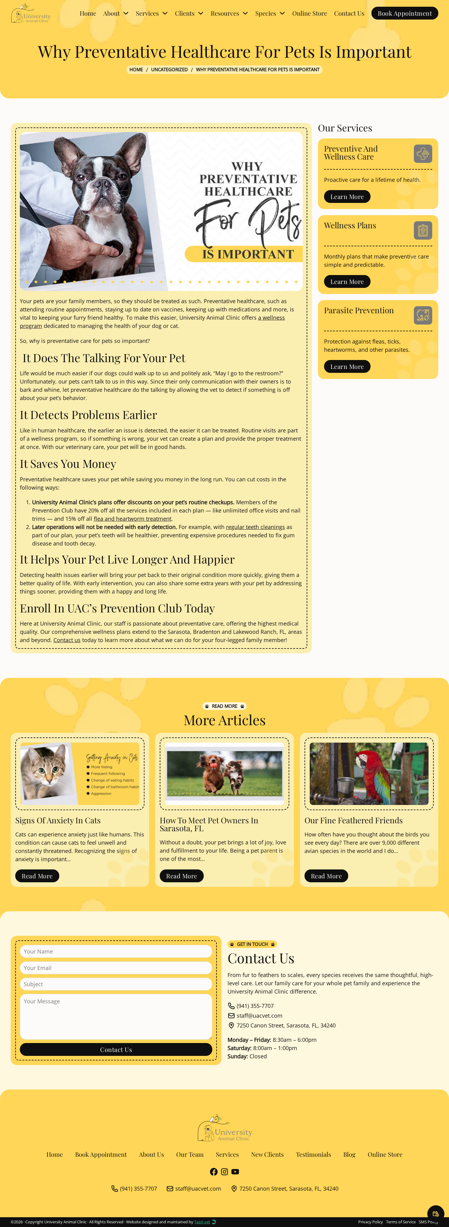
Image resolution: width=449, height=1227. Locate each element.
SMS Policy (428, 1222)
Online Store (309, 13)
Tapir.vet (202, 1222)
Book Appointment (405, 13)
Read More (37, 876)
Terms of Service (401, 1222)
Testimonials (313, 1154)
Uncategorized (169, 69)
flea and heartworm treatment (132, 518)
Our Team (190, 1154)
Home (88, 13)
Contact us (67, 640)
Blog (349, 1154)
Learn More (347, 196)
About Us (151, 1154)
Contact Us (349, 13)
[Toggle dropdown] (126, 13)
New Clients (267, 1154)
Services (227, 1154)
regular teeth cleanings (255, 527)
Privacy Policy (370, 1222)
